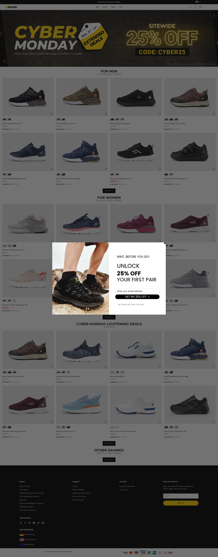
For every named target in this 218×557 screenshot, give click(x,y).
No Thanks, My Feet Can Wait (131, 304)
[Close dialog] (165, 243)
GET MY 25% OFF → (137, 297)
